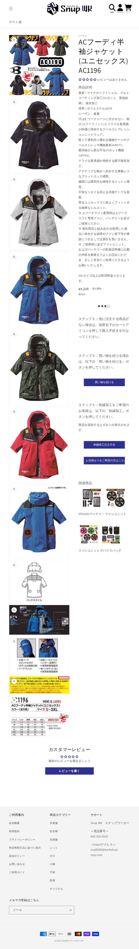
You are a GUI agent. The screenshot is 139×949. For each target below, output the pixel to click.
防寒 (52, 880)
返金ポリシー (17, 856)
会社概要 (14, 823)
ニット (54, 847)
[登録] (70, 910)
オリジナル (56, 888)
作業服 (54, 823)
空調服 (54, 839)
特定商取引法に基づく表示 (25, 847)
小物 (52, 864)
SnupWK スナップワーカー (73, 941)
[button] (11, 9)
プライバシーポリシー (22, 839)
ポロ (52, 856)
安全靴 (54, 831)
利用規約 (14, 831)
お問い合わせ (17, 864)
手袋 (52, 872)
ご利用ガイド (17, 872)
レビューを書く (69, 771)
